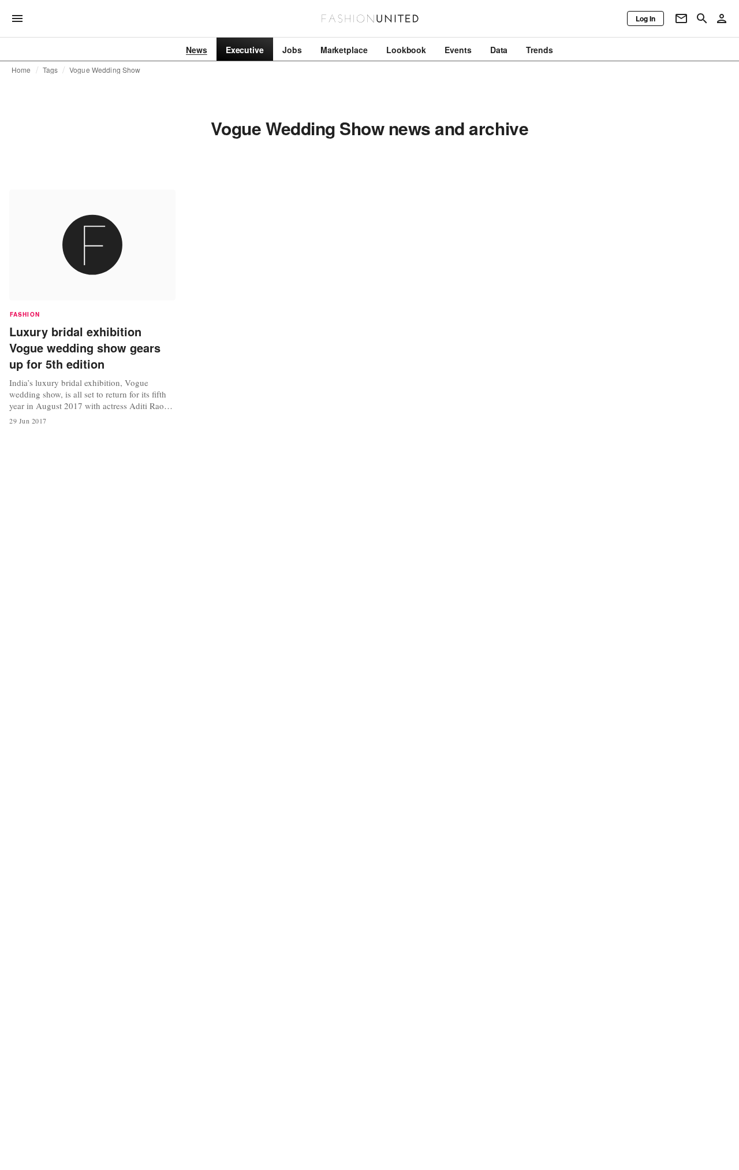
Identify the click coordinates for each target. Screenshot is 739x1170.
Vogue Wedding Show (104, 70)
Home (21, 70)
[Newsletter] (681, 18)
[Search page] (702, 18)
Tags (50, 70)
